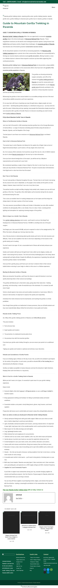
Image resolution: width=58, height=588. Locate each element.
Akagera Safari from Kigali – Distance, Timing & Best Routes (46, 528)
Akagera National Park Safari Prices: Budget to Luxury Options (11, 537)
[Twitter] (48, 569)
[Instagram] (45, 572)
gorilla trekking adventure (13, 220)
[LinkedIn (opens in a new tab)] (54, 1)
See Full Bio (19, 498)
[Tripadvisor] (51, 569)
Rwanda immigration (18, 154)
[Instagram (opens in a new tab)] (53, 1)
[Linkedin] (48, 572)
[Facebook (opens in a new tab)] (51, 1)
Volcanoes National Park (36, 134)
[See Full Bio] (23, 498)
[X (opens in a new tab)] (49, 1)
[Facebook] (45, 569)
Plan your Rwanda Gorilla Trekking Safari (15, 490)
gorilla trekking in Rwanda (13, 113)
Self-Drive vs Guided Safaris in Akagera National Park (29, 526)
